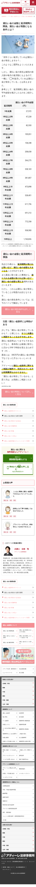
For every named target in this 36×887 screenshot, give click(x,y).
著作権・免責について (8, 867)
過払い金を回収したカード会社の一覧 (25, 636)
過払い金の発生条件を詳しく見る (18, 310)
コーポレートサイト (24, 773)
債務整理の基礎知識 (24, 720)
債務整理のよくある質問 (9, 733)
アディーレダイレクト (9, 755)
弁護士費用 (6, 737)
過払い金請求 (6, 713)
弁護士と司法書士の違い (9, 741)
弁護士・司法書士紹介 (9, 773)
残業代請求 (6, 797)
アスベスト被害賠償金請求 (10, 808)
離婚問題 (5, 793)
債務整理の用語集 (24, 729)
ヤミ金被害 (6, 720)
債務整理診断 (22, 724)
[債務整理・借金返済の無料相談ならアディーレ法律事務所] (11, 3)
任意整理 (21, 713)
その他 (4, 820)
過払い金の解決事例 (8, 642)
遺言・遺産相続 (7, 812)
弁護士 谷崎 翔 (21, 549)
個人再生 (5, 717)
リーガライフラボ (7, 777)
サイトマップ (6, 869)
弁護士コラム (6, 724)
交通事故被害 (6, 786)
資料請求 (21, 755)
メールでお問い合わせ (9, 759)
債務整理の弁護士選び (25, 741)
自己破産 (21, 717)
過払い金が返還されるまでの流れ (25, 630)
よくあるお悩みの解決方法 (9, 729)
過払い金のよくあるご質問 (9, 636)
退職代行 (5, 801)
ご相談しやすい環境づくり (25, 750)
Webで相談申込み (23, 759)
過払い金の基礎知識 (8, 631)
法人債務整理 (22, 737)
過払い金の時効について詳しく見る (18, 393)
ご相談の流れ (22, 733)
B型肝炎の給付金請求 (8, 805)
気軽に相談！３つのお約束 (9, 750)
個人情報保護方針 (20, 867)
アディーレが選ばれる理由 (9, 768)
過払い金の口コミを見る (25, 642)
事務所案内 (22, 769)
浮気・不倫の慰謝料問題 (9, 789)
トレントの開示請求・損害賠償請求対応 (13, 816)
